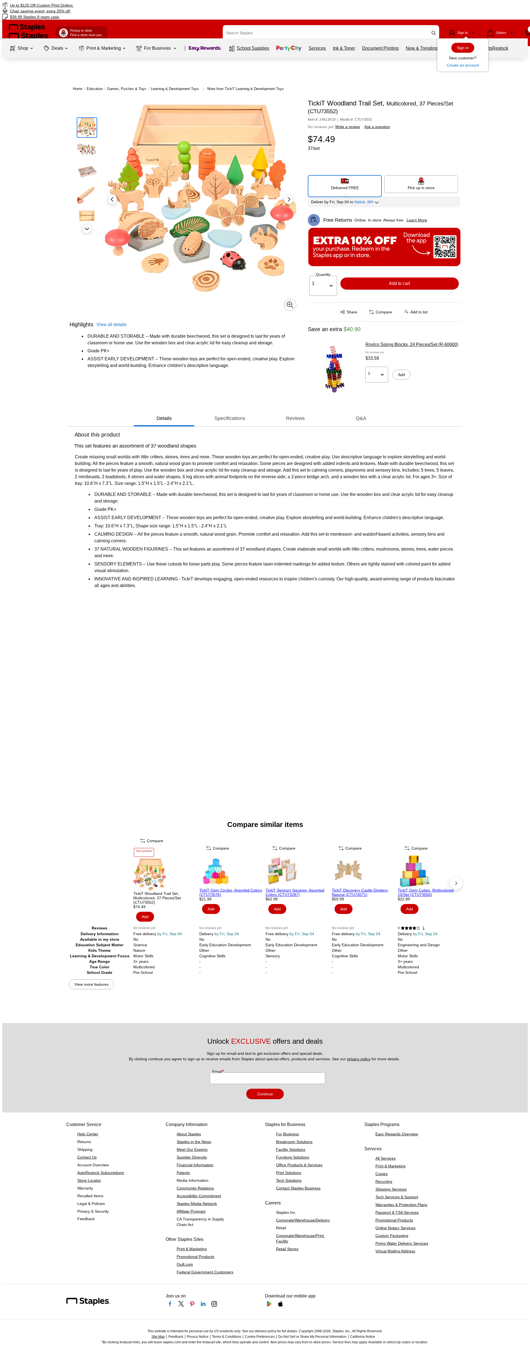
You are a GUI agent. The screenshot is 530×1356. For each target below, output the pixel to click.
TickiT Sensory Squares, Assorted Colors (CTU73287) (295, 892)
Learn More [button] (417, 220)
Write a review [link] (347, 127)
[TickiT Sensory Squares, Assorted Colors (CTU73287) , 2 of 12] (298, 871)
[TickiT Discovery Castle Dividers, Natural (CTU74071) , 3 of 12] (364, 871)
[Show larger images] (290, 305)
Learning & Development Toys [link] (175, 89)
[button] (434, 33)
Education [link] (95, 89)
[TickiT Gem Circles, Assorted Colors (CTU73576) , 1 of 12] (231, 871)
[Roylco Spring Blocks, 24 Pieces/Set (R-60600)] (335, 369)
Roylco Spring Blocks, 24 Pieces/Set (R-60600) (411, 344)
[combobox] (331, 33)
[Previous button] (112, 199)
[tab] (164, 418)
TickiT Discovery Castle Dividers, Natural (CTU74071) (360, 892)
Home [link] (77, 89)
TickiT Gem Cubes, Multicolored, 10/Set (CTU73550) (426, 892)
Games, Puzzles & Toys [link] (126, 89)
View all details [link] (111, 324)
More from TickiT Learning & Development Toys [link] (245, 89)
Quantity (323, 274)
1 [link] (424, 928)
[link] (89, 5)
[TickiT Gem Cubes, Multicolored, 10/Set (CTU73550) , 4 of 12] (430, 871)
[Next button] (87, 228)
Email (217, 1071)
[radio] (345, 184)
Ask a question (377, 127)
